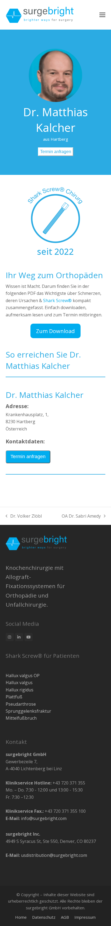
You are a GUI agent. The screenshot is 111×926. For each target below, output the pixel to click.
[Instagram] (10, 637)
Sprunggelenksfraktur (28, 711)
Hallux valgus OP (23, 675)
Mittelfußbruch (21, 718)
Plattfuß (14, 697)
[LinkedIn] (19, 637)
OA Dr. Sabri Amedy (81, 516)
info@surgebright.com (44, 818)
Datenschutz (44, 917)
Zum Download (55, 331)
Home (21, 917)
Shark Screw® (57, 300)
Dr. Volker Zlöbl (24, 516)
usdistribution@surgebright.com (54, 855)
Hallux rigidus (19, 690)
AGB (65, 917)
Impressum (85, 917)
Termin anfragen (55, 151)
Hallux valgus (19, 682)
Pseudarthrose (21, 704)
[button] (102, 14)
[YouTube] (29, 637)
